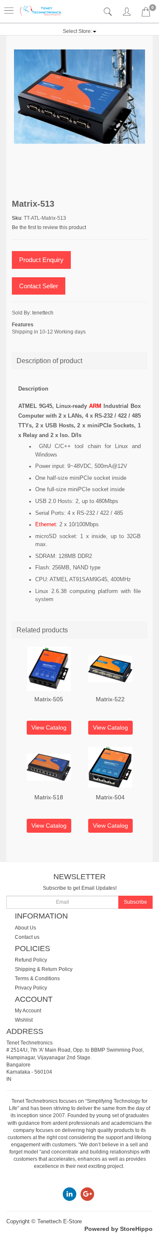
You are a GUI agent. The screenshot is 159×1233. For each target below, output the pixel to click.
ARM (95, 406)
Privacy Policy (31, 988)
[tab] (109, 12)
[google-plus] (87, 1194)
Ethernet (45, 524)
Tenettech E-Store (59, 1221)
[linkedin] (69, 1194)
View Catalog (49, 727)
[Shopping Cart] (146, 13)
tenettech (42, 313)
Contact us (27, 937)
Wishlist (24, 1020)
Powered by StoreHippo (118, 1228)
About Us (25, 928)
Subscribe (135, 902)
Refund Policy (31, 960)
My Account (28, 1011)
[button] (79, 31)
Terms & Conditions (37, 978)
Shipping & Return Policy (44, 969)
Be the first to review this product (49, 227)
